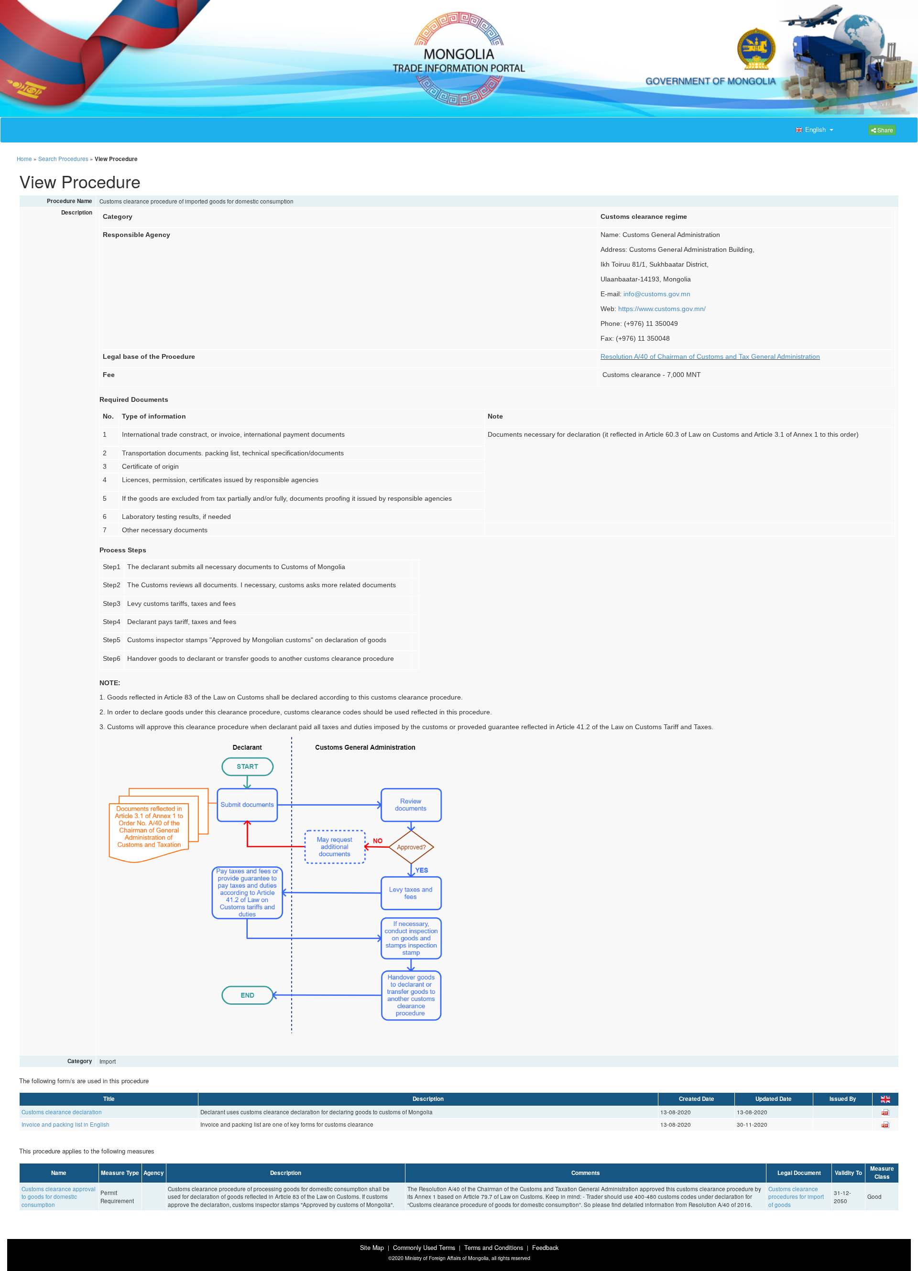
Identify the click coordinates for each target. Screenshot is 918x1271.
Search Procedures (63, 158)
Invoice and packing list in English (65, 1124)
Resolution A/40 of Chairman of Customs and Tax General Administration (710, 356)
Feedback (545, 1247)
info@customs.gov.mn (656, 294)
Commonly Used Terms (424, 1247)
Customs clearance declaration (62, 1112)
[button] (813, 130)
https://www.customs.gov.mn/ (662, 308)
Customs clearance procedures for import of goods (796, 1196)
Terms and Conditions (493, 1247)
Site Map (372, 1247)
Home (24, 158)
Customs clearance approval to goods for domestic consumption (59, 1196)
